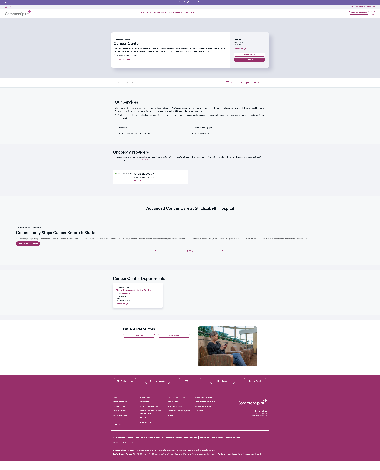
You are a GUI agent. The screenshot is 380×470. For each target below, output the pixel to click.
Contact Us (249, 60)
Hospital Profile (249, 55)
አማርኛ (161, 454)
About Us (188, 12)
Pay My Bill (255, 83)
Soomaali (258, 454)
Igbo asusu (210, 454)
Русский (155, 454)
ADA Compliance (119, 438)
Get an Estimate (236, 83)
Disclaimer (130, 438)
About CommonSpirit (120, 402)
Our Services (174, 12)
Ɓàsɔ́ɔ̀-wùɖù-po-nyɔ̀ (199, 454)
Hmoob (234, 454)
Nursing (170, 415)
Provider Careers (360, 6)
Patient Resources (145, 83)
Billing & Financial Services (149, 406)
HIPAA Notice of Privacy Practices (148, 438)
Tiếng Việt (136, 454)
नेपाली (172, 454)
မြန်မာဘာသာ (249, 454)
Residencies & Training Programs (178, 411)
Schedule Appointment (359, 13)
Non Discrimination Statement (172, 438)
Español (115, 454)
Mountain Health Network (204, 406)
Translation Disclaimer (232, 437)
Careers (351, 6)
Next (221, 250)
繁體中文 (143, 454)
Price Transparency (190, 438)
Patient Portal (371, 6)
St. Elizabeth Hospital (122, 40)
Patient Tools (159, 12)
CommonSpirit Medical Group (205, 402)
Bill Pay (192, 381)
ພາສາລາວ (227, 454)
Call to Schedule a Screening (28, 244)
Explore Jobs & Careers (175, 406)
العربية (167, 454)
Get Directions (238, 49)
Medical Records (146, 418)
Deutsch (122, 454)
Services (121, 83)
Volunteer (116, 420)
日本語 (183, 454)
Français (129, 454)
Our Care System (119, 406)
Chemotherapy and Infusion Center (133, 290)
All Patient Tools (145, 422)
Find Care (145, 12)
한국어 (149, 454)
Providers (131, 83)
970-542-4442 (126, 293)
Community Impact (119, 411)
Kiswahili (241, 454)
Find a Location (159, 381)
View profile (138, 181)
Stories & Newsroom (120, 415)
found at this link (141, 160)
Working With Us (173, 402)
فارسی (189, 454)
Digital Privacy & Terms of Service (211, 438)
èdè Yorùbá (219, 454)
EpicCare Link (199, 411)
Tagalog (177, 454)
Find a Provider (127, 381)
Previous (156, 250)
